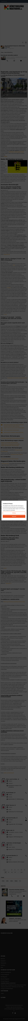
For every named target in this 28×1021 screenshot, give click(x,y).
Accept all (14, 516)
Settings (14, 512)
